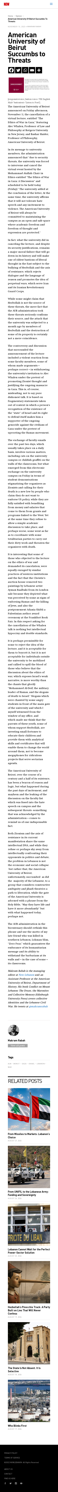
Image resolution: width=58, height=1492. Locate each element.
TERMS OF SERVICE (12, 1458)
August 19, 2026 (15, 1317)
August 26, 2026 (15, 1198)
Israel (32, 1064)
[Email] (32, 70)
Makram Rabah (34, 27)
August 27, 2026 (15, 1141)
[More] (39, 70)
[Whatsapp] (25, 70)
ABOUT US (8, 1469)
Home (10, 16)
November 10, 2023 (16, 27)
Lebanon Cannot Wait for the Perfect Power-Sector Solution (29, 1251)
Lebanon (41, 1064)
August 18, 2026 (15, 1374)
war (10, 1067)
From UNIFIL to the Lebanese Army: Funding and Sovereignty (28, 1193)
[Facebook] (11, 70)
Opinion (19, 16)
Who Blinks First (17, 1425)
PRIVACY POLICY (10, 1453)
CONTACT (8, 1474)
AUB (9, 1064)
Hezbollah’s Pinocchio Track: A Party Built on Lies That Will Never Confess (29, 1310)
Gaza (24, 1064)
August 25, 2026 (15, 1256)
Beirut (17, 1064)
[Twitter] (18, 70)
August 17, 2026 (15, 1429)
